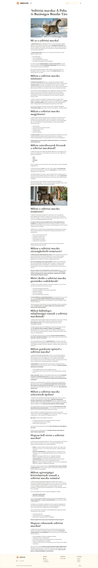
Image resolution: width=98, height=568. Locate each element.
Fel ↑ (81, 565)
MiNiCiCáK (24, 3)
